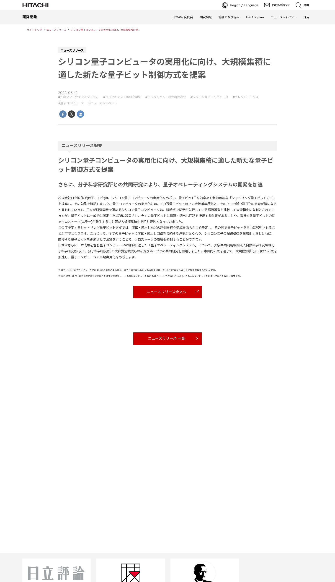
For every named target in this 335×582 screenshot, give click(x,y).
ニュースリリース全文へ (166, 292)
